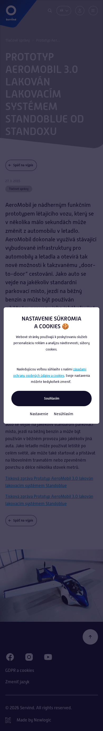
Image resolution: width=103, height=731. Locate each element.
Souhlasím (51, 398)
